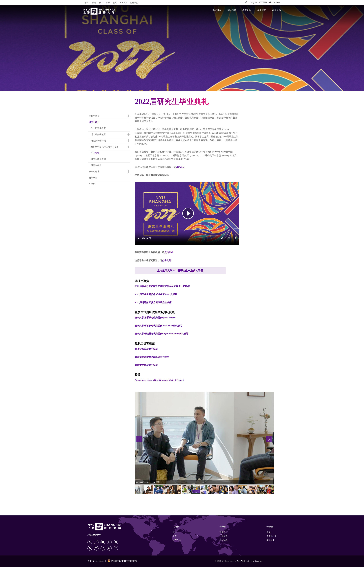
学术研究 (261, 10)
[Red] (116, 548)
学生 (87, 3)
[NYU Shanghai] (99, 11)
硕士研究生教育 (98, 128)
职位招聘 (224, 540)
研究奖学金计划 (98, 141)
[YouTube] (103, 542)
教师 (94, 3)
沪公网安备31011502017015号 (124, 561)
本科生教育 (94, 116)
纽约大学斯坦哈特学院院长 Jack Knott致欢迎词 (158, 326)
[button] (139, 439)
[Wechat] (89, 548)
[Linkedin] (109, 548)
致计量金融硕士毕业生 (146, 365)
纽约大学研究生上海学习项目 (105, 147)
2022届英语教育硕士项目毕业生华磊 (153, 302)
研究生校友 (96, 165)
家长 (108, 3)
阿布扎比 (177, 540)
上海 (175, 536)
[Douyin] (103, 548)
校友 (115, 3)
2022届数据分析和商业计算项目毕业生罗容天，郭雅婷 (162, 286)
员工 (101, 3)
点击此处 (180, 167)
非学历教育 (94, 172)
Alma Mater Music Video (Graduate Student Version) (159, 380)
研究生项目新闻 (98, 159)
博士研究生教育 (98, 135)
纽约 (175, 532)
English (254, 3)
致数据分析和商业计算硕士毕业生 (152, 357)
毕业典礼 (95, 153)
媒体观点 (134, 3)
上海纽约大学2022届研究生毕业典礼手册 (180, 270)
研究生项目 (94, 122)
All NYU (276, 3)
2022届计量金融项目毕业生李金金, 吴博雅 (156, 294)
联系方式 (224, 532)
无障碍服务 (272, 536)
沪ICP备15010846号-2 (96, 561)
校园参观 (123, 3)
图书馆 (92, 184)
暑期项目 (93, 178)
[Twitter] (89, 542)
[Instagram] (109, 542)
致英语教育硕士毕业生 (146, 349)
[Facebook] (96, 542)
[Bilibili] (96, 548)
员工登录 (263, 3)
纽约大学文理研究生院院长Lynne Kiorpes (155, 317)
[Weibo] (116, 542)
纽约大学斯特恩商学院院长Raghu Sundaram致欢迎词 (161, 334)
